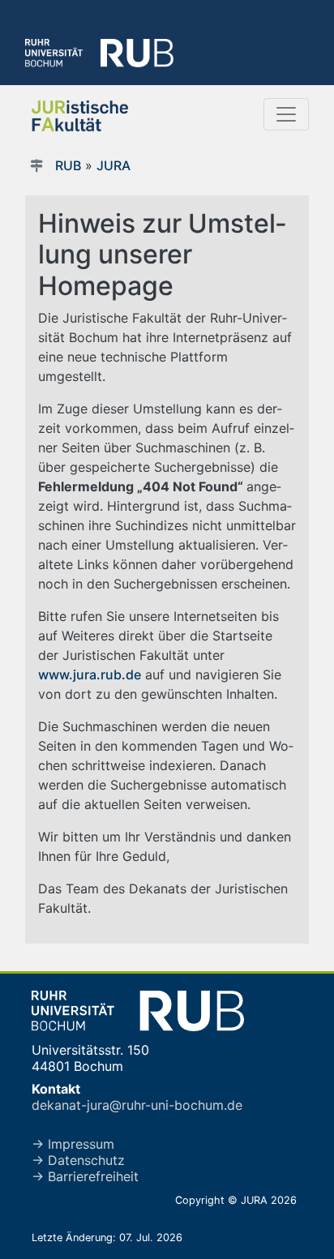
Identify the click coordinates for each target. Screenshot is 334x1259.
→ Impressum (73, 1144)
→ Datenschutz (78, 1160)
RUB (68, 165)
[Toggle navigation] (286, 114)
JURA (113, 165)
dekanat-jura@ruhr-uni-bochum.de (137, 1105)
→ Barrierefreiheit (85, 1176)
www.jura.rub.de (89, 674)
